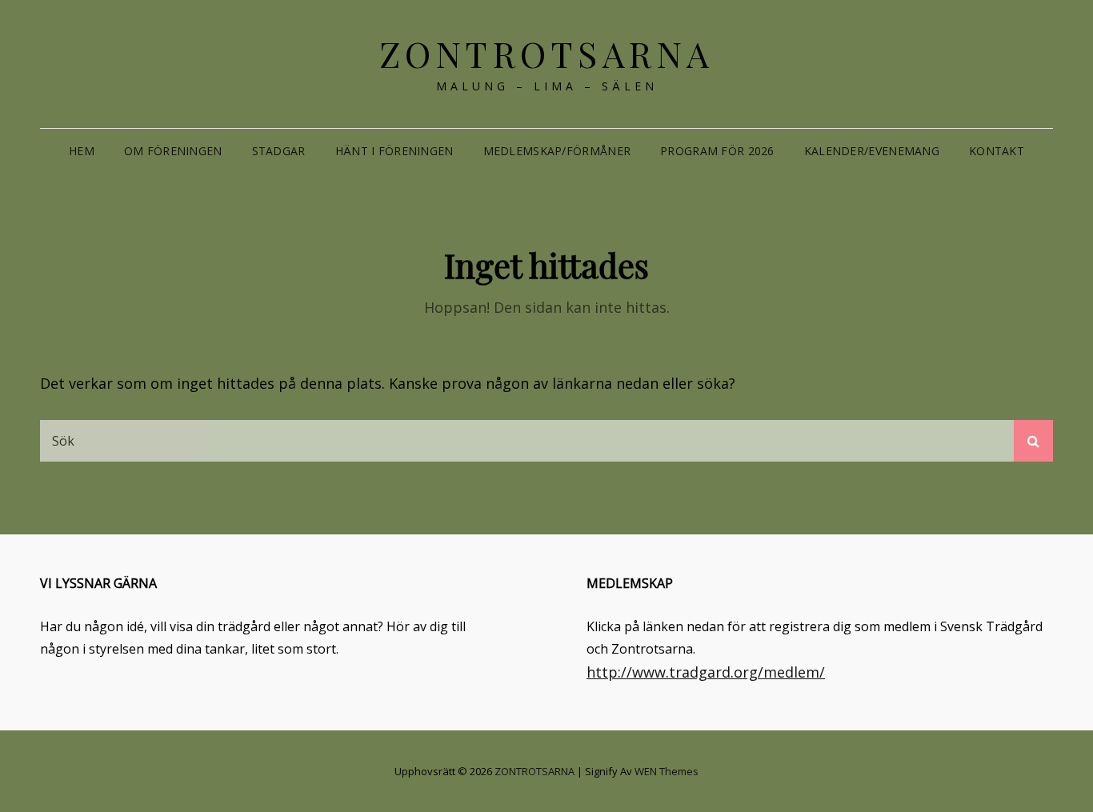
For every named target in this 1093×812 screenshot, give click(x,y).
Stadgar (279, 150)
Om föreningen (173, 150)
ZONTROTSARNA (547, 53)
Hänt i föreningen (394, 150)
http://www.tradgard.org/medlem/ (706, 672)
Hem (81, 150)
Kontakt (996, 150)
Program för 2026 (717, 150)
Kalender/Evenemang (871, 150)
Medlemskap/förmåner (557, 150)
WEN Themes (667, 771)
